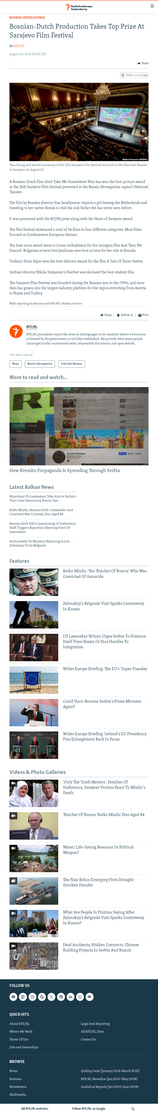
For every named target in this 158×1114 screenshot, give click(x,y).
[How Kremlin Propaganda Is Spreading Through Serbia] (79, 426)
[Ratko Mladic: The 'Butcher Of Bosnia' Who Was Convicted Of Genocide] (33, 582)
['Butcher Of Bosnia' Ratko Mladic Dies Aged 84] (33, 826)
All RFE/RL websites (34, 1108)
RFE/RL (19, 46)
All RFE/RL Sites (92, 1031)
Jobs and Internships (23, 1047)
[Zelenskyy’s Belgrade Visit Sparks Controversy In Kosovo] (33, 614)
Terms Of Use (18, 1039)
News (13, 1071)
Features (15, 1079)
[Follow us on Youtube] (13, 997)
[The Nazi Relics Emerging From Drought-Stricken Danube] (33, 891)
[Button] (143, 63)
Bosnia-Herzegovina (27, 18)
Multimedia (17, 1094)
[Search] (133, 1109)
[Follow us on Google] (42, 997)
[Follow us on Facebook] (61, 997)
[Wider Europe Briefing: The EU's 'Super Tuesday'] (33, 680)
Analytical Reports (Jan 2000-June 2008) (110, 1087)
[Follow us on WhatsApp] (80, 997)
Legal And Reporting (95, 1024)
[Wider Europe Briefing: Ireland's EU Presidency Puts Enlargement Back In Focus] (33, 745)
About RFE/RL (19, 1024)
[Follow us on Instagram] (32, 997)
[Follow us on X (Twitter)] (51, 997)
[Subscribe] (89, 997)
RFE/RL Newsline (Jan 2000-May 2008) (109, 1079)
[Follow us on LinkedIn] (70, 997)
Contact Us (88, 1039)
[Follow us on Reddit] (23, 997)
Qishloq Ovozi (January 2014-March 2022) (110, 1071)
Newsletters (18, 1087)
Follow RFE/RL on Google (88, 1108)
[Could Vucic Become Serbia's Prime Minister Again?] (33, 712)
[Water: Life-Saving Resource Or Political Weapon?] (33, 858)
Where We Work (21, 1031)
